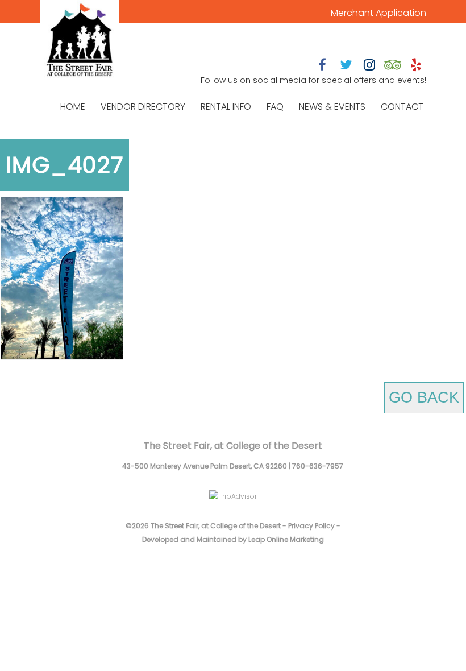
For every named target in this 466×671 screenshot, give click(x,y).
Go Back (424, 397)
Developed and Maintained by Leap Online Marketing (233, 539)
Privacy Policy (311, 526)
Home (72, 106)
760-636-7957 (317, 466)
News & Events (332, 106)
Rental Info (226, 106)
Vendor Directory (143, 106)
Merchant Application (378, 12)
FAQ (275, 106)
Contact (402, 106)
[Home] (79, 41)
